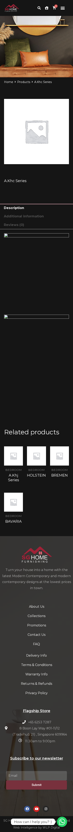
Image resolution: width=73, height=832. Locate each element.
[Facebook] (27, 809)
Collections (36, 616)
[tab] (36, 208)
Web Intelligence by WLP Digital (36, 827)
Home (8, 82)
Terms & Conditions (36, 665)
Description (14, 208)
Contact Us (36, 635)
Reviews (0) (14, 225)
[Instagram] (46, 809)
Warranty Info (36, 674)
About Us (36, 607)
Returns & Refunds (36, 684)
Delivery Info (36, 655)
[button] (62, 8)
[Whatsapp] (62, 822)
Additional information (24, 216)
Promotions (36, 625)
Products (23, 82)
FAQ (36, 644)
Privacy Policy (36, 693)
